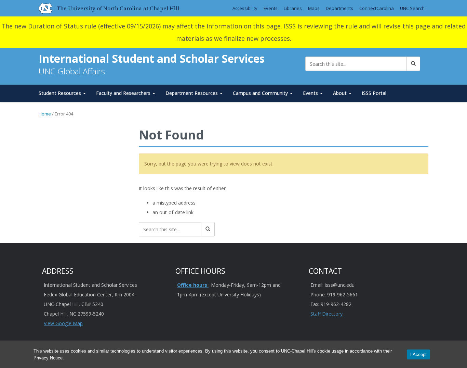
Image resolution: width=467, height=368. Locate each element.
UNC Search (412, 8)
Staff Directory (326, 313)
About (340, 93)
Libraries (293, 8)
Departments (339, 8)
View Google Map (63, 323)
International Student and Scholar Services (152, 58)
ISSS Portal (374, 93)
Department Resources (192, 93)
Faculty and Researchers (124, 93)
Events (271, 8)
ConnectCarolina (376, 8)
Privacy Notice (48, 357)
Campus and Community (261, 93)
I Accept (418, 354)
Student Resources (60, 93)
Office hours (193, 285)
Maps (314, 8)
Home (45, 114)
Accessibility (244, 8)
